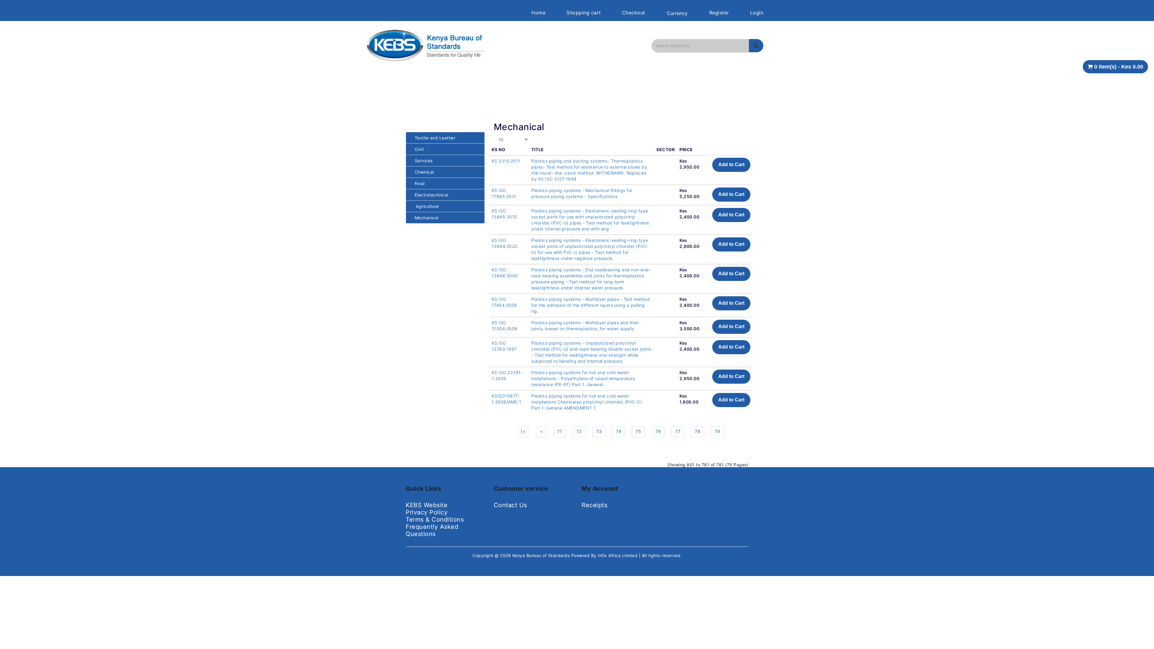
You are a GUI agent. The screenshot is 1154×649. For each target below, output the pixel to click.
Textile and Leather (433, 137)
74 (618, 431)
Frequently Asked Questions (432, 530)
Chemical (422, 172)
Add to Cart (731, 164)
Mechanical (424, 217)
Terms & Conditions (435, 519)
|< (523, 431)
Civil (417, 149)
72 (579, 431)
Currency (677, 13)
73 (599, 431)
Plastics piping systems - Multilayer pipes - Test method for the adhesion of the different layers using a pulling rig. (590, 305)
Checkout (633, 13)
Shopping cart (583, 13)
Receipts (594, 505)
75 (638, 431)
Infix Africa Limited (618, 555)
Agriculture (425, 206)
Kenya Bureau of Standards (541, 555)
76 (658, 431)
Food (418, 183)
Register (719, 13)
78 (697, 431)
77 (677, 431)
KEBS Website (426, 505)
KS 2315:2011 (506, 160)
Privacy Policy (426, 512)
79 (717, 431)
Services (422, 160)
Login (757, 13)
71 (559, 431)
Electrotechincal (429, 194)
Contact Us (510, 505)
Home (538, 13)
